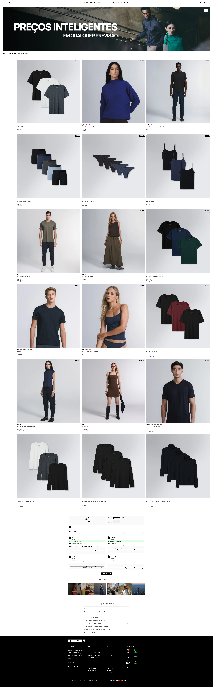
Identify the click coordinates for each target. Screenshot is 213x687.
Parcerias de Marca (91, 664)
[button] (85, 2)
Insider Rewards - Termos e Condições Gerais (93, 658)
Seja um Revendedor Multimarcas (114, 664)
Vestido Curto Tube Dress (87, 426)
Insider (70, 679)
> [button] (106, 573)
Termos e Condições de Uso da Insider (94, 653)
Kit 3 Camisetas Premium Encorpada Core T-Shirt (157, 276)
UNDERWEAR (86, 2)
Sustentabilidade (110, 657)
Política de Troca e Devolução (94, 655)
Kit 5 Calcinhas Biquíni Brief (88, 201)
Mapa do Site (109, 672)
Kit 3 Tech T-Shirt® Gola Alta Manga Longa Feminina (158, 501)
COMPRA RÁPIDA (113, 122)
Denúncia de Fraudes (92, 670)
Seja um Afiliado (91, 666)
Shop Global (109, 651)
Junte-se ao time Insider (112, 668)
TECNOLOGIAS (113, 2)
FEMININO (99, 2)
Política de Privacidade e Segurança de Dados (95, 650)
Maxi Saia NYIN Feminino (87, 276)
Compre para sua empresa (112, 662)
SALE (128, 2)
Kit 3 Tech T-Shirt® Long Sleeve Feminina (26, 501)
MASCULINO (92, 2)
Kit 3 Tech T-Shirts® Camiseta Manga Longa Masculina (94, 501)
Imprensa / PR (90, 662)
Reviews (108, 666)
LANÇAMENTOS (121, 2)
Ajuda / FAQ (90, 660)
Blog (108, 660)
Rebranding (109, 655)
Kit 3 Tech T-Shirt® (21, 126)
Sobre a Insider (110, 649)
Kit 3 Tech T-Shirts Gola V (152, 351)
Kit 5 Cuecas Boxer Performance (24, 201)
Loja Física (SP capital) (111, 653)
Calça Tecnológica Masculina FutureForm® (156, 126)
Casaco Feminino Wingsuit (88, 126)
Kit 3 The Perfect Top (151, 201)
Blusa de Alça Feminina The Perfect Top (91, 351)
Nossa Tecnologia (110, 658)
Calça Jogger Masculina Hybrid (24, 276)
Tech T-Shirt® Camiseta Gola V (153, 426)
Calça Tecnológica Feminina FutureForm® (26, 426)
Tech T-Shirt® (20, 351)
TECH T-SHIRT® (106, 2)
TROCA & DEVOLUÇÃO (92, 668)
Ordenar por (205, 55)
